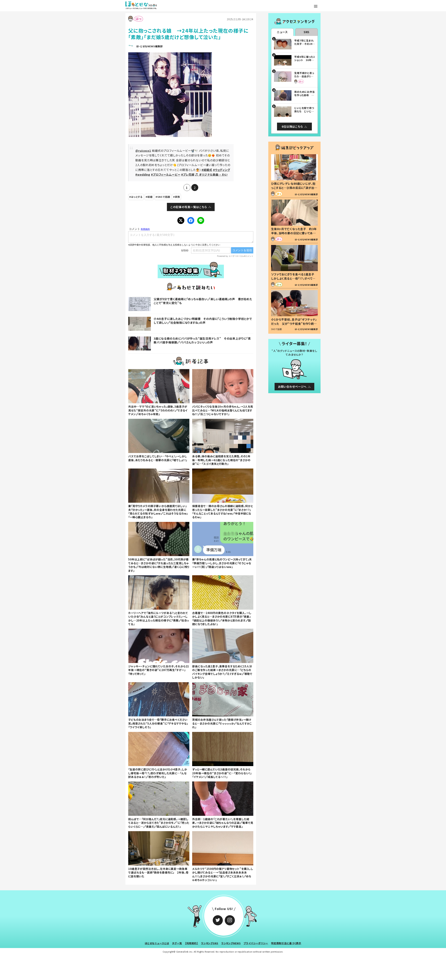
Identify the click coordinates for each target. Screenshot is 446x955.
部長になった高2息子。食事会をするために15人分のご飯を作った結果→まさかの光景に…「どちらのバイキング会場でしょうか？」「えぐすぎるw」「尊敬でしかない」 (222, 671)
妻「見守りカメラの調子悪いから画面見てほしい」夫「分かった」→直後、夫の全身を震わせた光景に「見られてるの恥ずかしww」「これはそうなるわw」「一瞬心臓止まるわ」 (158, 511)
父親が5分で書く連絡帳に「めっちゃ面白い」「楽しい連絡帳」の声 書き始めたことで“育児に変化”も (203, 301)
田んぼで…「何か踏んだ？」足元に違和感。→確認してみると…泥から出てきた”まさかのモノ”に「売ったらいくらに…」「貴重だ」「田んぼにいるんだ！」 (158, 822)
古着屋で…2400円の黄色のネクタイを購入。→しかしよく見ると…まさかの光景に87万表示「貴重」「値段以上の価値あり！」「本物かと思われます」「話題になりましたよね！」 (221, 618)
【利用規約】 (191, 943)
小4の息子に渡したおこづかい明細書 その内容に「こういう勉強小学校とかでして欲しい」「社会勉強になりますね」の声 (203, 321)
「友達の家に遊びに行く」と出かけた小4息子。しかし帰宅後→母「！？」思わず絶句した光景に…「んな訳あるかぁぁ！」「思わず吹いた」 (157, 773)
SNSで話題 (163, 197)
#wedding (142, 174)
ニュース (282, 32)
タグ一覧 (177, 943)
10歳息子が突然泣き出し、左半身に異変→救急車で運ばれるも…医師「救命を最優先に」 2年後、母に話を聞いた (158, 872)
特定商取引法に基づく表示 (286, 943)
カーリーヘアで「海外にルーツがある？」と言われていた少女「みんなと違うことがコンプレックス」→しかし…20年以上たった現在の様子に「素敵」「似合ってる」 (158, 618)
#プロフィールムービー (165, 174)
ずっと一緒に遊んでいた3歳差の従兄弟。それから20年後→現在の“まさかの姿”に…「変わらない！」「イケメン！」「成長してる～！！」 (222, 773)
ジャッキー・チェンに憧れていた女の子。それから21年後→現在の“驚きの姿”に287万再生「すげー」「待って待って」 (158, 670)
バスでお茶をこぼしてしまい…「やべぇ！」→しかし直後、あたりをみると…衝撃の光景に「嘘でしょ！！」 (157, 458)
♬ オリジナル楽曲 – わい (211, 174)
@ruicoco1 (143, 150)
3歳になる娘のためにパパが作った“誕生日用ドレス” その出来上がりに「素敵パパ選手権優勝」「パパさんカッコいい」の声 (202, 340)
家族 (177, 197)
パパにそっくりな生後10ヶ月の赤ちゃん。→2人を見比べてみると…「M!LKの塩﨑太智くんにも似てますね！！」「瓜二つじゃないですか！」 (222, 410)
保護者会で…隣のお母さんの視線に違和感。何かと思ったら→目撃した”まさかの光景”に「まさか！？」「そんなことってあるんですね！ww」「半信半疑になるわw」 (222, 511)
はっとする (137, 197)
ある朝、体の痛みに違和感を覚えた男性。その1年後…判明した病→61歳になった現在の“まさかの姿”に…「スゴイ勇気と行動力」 (221, 460)
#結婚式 (207, 170)
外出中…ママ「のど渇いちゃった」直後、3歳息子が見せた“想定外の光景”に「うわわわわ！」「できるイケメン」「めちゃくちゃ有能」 (157, 410)
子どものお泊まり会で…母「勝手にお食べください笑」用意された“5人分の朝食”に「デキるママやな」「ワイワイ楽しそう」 (158, 723)
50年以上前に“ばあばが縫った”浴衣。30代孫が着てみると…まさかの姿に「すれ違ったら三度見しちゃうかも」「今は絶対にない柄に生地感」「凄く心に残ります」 (158, 564)
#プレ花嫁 (187, 174)
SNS (307, 32)
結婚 (150, 197)
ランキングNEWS (231, 943)
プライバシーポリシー (256, 943)
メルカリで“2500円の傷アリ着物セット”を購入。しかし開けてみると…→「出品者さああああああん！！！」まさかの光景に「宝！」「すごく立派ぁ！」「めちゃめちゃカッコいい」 (222, 874)
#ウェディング (221, 170)
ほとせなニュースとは (157, 943)
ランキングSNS (209, 943)
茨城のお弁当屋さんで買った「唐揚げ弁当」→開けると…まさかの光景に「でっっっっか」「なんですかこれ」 (222, 723)
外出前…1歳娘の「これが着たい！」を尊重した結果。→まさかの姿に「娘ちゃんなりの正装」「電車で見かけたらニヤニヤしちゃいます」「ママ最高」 (222, 822)
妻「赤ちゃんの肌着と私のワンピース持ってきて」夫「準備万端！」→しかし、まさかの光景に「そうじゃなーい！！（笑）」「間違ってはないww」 (222, 563)
